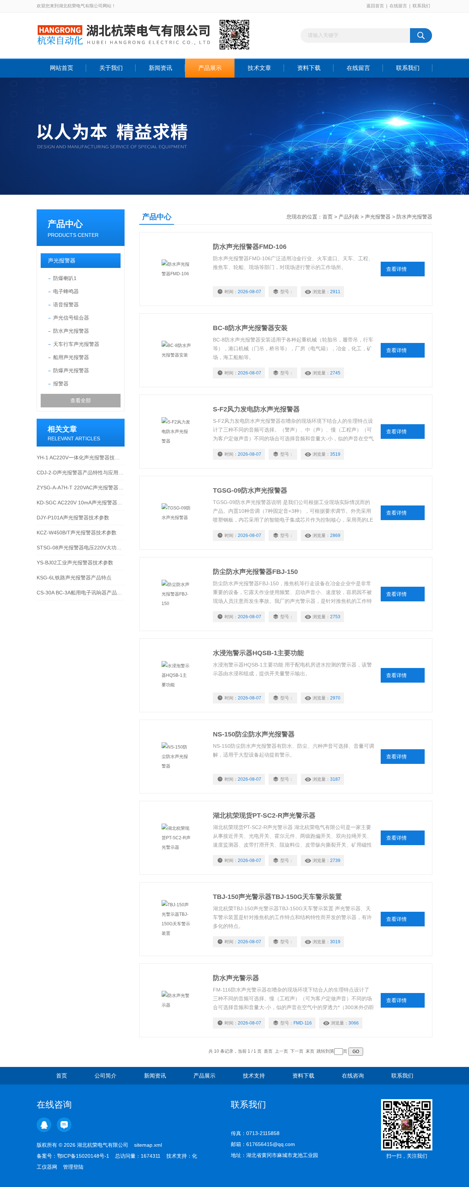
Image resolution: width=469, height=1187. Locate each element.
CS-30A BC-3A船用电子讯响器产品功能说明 (81, 593)
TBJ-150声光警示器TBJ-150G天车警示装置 (277, 896)
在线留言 (398, 5)
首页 (327, 217)
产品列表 (349, 217)
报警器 (61, 384)
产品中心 (65, 224)
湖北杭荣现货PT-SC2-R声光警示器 (264, 815)
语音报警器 (66, 304)
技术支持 (254, 1075)
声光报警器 (61, 260)
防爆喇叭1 (65, 278)
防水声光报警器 (71, 331)
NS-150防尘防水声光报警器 (254, 734)
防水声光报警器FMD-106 (250, 246)
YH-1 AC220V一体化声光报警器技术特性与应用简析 (81, 457)
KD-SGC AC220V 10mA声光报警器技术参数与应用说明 (81, 502)
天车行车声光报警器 (76, 344)
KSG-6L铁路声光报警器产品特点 (74, 578)
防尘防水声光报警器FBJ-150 (255, 571)
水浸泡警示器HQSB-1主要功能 (258, 653)
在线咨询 (353, 1075)
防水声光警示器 (236, 978)
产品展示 (210, 68)
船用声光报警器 (71, 357)
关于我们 (111, 68)
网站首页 (61, 68)
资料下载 (309, 68)
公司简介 (106, 1075)
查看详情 (396, 269)
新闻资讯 (160, 68)
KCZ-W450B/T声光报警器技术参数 (77, 532)
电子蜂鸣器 (66, 291)
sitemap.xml (148, 1145)
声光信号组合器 (71, 318)
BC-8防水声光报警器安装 (250, 328)
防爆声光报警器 (71, 370)
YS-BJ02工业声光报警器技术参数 (75, 562)
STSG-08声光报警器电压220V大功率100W (81, 547)
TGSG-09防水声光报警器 (250, 490)
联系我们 (421, 5)
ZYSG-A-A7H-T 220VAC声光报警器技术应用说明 (81, 487)
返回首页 (375, 5)
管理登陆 (73, 1167)
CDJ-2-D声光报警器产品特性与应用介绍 (81, 472)
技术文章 (259, 68)
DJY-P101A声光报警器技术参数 (73, 517)
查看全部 (80, 400)
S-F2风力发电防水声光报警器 (256, 409)
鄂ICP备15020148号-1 (83, 1156)
